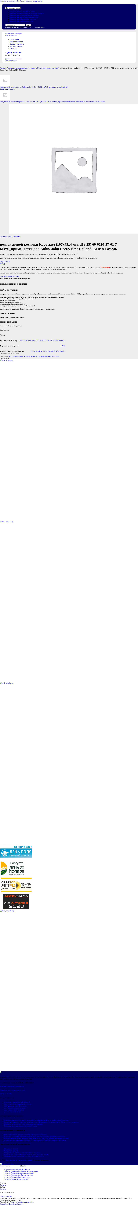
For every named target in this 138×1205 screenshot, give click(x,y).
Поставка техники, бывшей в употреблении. (20, 1126)
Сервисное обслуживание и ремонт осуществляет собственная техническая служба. (35, 1140)
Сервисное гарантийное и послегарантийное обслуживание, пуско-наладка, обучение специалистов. (41, 1122)
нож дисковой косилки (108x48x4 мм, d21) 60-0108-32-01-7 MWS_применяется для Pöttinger (34, 87)
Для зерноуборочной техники (15, 1108)
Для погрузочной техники (14, 1110)
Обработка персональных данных (12, 1090)
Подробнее (8, 1204)
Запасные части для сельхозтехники (19, 1160)
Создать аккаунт (6, 1196)
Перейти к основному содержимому (29, 1)
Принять (20, 1204)
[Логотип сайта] (18, 35)
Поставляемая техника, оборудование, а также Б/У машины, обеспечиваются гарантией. (36, 1138)
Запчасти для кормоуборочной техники (21, 68)
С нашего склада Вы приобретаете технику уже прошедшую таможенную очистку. (34, 1136)
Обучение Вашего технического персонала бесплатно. (24, 1156)
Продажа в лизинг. (11, 1149)
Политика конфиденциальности (12, 1086)
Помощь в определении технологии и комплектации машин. (26, 1154)
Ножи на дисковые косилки (47, 68)
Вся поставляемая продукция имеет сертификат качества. (25, 1134)
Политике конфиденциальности (21, 1202)
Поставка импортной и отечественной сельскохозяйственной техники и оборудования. (36, 1120)
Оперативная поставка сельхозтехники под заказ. (22, 1153)
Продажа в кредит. (11, 1151)
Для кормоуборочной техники (15, 1106)
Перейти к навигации (8, 1)
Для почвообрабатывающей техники (17, 1104)
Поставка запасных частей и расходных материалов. (23, 1124)
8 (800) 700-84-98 (13, 52)
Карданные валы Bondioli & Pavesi (17, 1102)
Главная (3, 68)
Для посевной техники (12, 1112)
